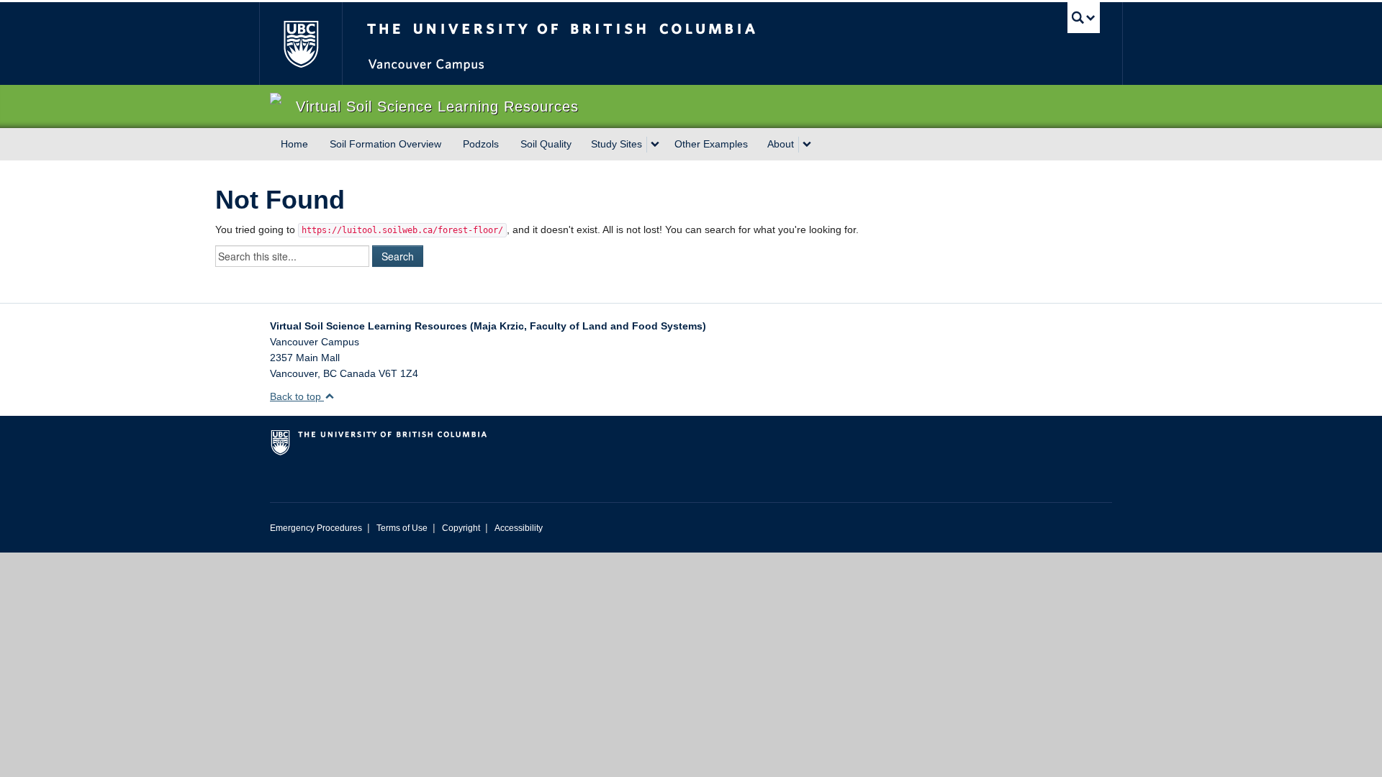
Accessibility (518, 528)
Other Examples (711, 144)
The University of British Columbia (300, 43)
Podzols (481, 144)
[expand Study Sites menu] (655, 145)
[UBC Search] (1083, 17)
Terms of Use (402, 528)
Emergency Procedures (316, 528)
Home (294, 144)
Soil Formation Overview (385, 144)
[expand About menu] (807, 145)
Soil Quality (546, 144)
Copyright (461, 528)
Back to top (297, 396)
